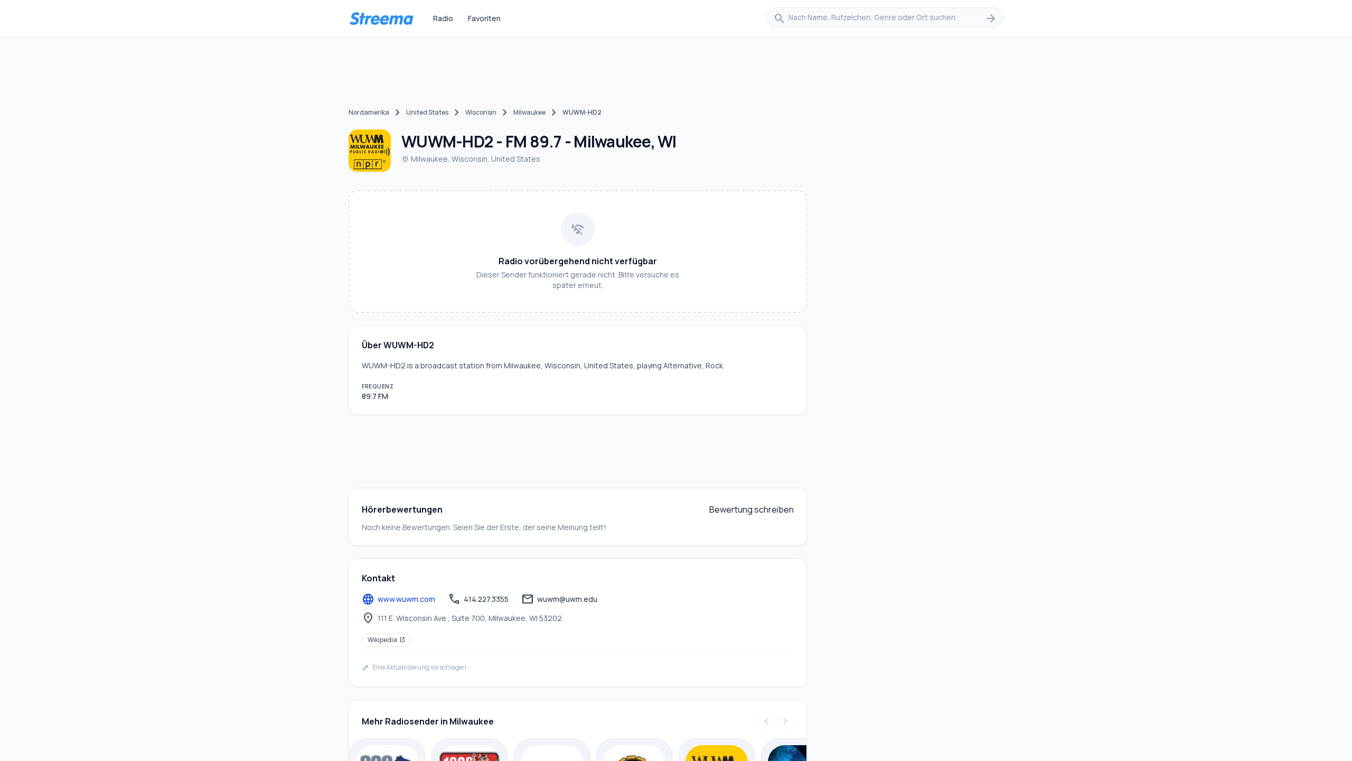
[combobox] (885, 18)
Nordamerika (369, 112)
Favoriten (484, 18)
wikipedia (387, 639)
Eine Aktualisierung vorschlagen (414, 667)
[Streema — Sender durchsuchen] (381, 18)
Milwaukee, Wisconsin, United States (470, 159)
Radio (443, 18)
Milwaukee (529, 112)
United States (427, 112)
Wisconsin (480, 112)
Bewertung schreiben (751, 509)
